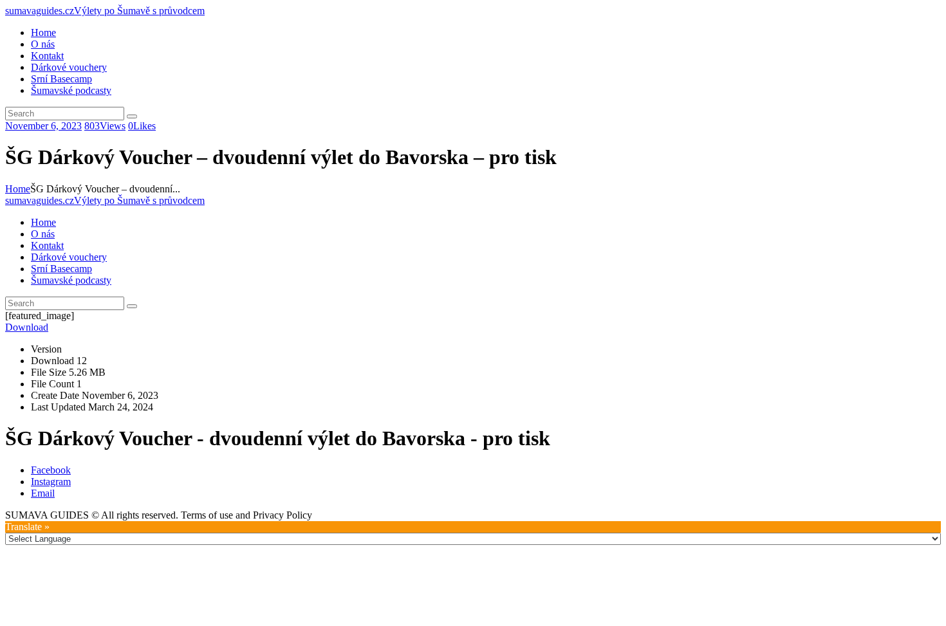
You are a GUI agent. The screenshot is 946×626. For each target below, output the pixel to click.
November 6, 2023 (43, 125)
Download (26, 327)
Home (17, 188)
